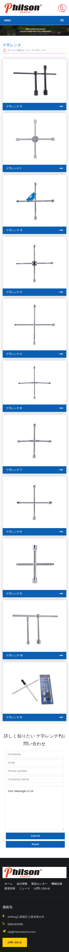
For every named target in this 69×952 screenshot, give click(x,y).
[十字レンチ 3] (34, 262)
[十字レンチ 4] (34, 201)
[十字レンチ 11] (34, 81)
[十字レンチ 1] (34, 139)
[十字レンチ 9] (34, 688)
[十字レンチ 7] (34, 440)
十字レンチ (40, 50)
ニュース (24, 888)
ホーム (11, 50)
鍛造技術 (10, 888)
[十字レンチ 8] (34, 383)
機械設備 (56, 884)
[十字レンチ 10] (34, 626)
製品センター (24, 50)
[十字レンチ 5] (34, 564)
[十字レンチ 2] (34, 324)
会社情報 (22, 884)
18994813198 (15, 924)
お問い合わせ (42, 888)
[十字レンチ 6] (34, 502)
